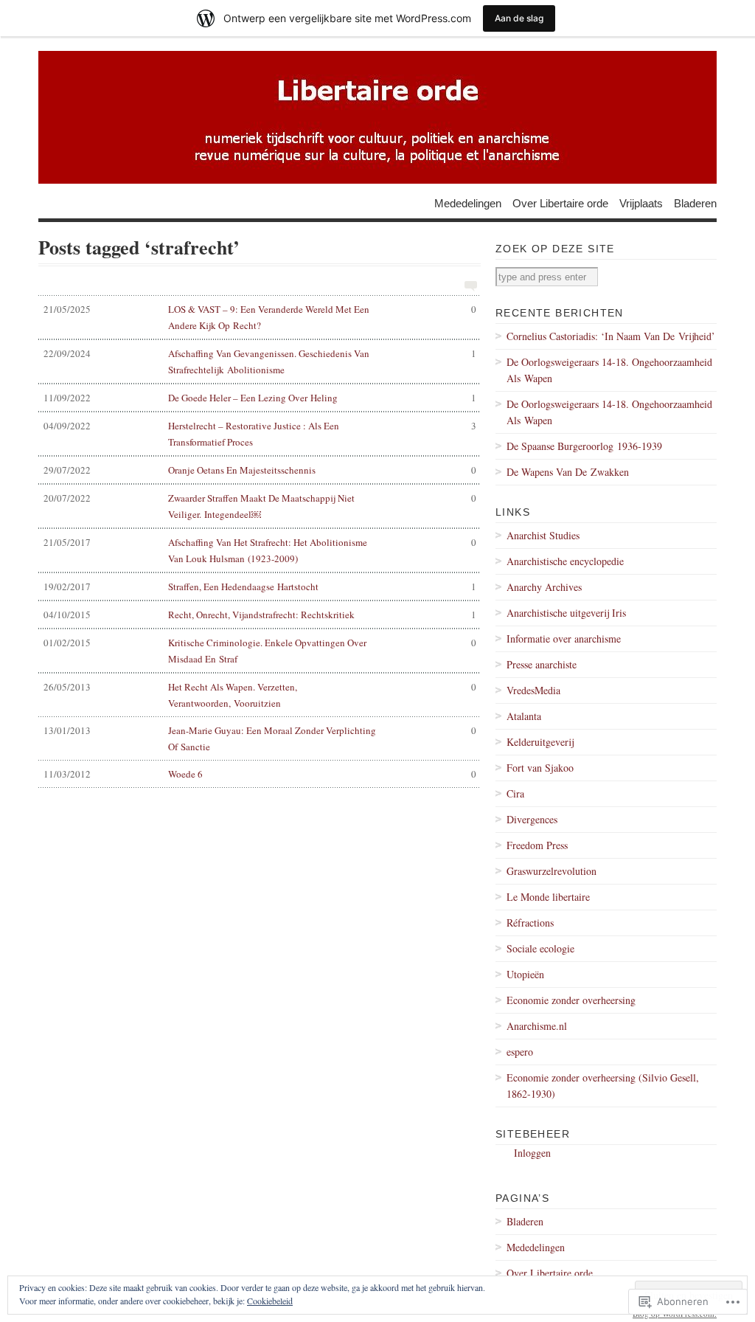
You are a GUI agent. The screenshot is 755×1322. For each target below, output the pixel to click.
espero (520, 1052)
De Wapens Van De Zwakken (568, 472)
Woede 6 (260, 774)
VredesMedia (533, 690)
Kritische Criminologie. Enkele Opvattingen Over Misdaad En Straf (260, 650)
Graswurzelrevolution (551, 871)
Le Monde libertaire (548, 897)
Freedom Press (537, 845)
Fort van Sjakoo (540, 768)
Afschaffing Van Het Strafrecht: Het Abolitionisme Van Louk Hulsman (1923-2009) (260, 550)
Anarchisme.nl (537, 1026)
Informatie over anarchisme (564, 638)
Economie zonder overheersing (571, 1000)
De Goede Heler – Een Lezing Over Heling (260, 397)
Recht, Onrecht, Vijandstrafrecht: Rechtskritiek (260, 614)
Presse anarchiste (542, 664)
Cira (515, 793)
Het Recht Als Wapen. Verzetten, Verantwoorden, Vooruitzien (260, 695)
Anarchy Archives (544, 587)
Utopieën (525, 974)
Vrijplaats (641, 202)
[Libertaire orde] (377, 117)
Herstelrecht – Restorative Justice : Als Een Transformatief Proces (260, 434)
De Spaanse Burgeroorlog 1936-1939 (584, 446)
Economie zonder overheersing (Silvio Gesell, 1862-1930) (603, 1085)
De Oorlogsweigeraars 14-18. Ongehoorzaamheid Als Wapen (609, 370)
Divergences (532, 819)
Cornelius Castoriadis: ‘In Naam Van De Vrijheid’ (611, 336)
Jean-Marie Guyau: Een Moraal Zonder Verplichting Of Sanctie (260, 738)
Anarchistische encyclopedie (565, 561)
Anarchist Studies (543, 535)
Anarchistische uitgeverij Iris (566, 613)
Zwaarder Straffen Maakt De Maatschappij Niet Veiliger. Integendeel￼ (260, 506)
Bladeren (695, 202)
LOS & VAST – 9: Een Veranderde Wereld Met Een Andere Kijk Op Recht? (260, 317)
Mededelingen (467, 202)
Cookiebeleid (270, 1301)
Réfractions (530, 923)
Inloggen (532, 1153)
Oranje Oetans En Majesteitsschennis (260, 470)
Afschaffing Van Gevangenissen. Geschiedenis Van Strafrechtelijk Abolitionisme (260, 361)
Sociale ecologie (540, 948)
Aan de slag (519, 18)
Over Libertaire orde (560, 202)
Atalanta (524, 716)
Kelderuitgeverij (540, 742)
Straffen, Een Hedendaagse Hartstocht (260, 586)
